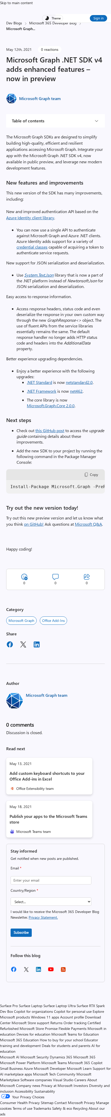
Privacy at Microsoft (57, 1085)
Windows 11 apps (45, 1017)
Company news (28, 1085)
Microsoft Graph (21, 620)
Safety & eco (62, 1108)
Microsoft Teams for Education (75, 1034)
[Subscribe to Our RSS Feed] (63, 971)
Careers (80, 1079)
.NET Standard (39, 382)
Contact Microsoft (68, 1102)
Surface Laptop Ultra (59, 1005)
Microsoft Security (34, 1057)
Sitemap (47, 1102)
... (34, 28)
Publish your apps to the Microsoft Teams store (48, 819)
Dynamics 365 (61, 1057)
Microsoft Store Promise (39, 1028)
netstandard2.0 (79, 382)
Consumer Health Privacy (20, 1102)
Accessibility (24, 1091)
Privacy (90, 1102)
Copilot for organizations (33, 1011)
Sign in (98, 18)
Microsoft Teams (54, 1062)
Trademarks (42, 1108)
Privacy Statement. (43, 917)
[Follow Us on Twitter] (26, 971)
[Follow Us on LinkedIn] (38, 971)
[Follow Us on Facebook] (14, 971)
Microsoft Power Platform (20, 1062)
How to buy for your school (61, 1039)
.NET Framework (41, 391)
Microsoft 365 (84, 1057)
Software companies (36, 1079)
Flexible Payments (72, 1028)
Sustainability (44, 1091)
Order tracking (75, 1022)
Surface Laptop (30, 1005)
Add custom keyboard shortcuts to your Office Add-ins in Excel (47, 776)
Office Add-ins (53, 620)
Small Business (11, 1068)
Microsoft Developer (50, 1068)
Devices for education (33, 1034)
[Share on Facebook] (9, 645)
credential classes (32, 247)
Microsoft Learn (79, 1068)
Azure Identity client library (30, 217)
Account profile (72, 1017)
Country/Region (24, 890)
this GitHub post (49, 430)
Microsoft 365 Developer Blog (52, 22)
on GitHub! (34, 524)
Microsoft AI (9, 1057)
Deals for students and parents (66, 1045)
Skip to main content (16, 2)
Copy (94, 474)
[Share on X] (23, 645)
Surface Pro (9, 1005)
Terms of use (22, 1108)
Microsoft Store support (30, 1022)
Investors (81, 1085)
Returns (56, 1022)
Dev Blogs (14, 22)
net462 (76, 391)
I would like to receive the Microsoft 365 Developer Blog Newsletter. (55, 914)
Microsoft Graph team (40, 98)
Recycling (80, 1108)
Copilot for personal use (73, 1011)
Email (16, 868)
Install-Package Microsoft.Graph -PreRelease (57, 486)
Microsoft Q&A (88, 524)
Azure (28, 1068)
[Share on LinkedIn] (36, 645)
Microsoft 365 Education (19, 1039)
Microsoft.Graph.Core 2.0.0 (51, 405)
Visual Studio (63, 1079)
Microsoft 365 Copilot (85, 1062)
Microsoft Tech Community (54, 1074)
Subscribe (21, 932)
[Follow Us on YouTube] (51, 971)
